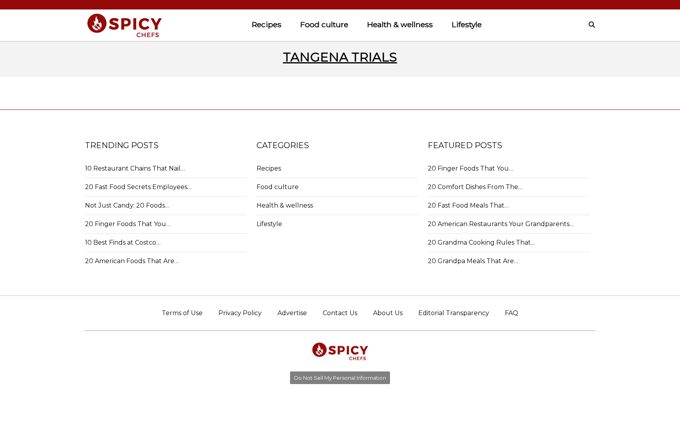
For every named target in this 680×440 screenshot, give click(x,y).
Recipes (266, 24)
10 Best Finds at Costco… (123, 242)
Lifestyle (467, 24)
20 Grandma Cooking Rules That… (481, 242)
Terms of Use (182, 313)
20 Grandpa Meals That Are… (473, 261)
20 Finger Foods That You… (127, 224)
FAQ (511, 313)
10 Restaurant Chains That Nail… (135, 168)
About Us (388, 313)
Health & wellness (400, 24)
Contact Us (340, 313)
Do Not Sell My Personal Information (340, 378)
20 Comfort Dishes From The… (475, 187)
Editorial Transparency (453, 313)
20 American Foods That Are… (132, 261)
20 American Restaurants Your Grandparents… (501, 224)
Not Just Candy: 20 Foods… (127, 205)
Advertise (292, 313)
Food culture (324, 24)
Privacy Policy (240, 313)
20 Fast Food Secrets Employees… (138, 187)
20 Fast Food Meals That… (468, 205)
